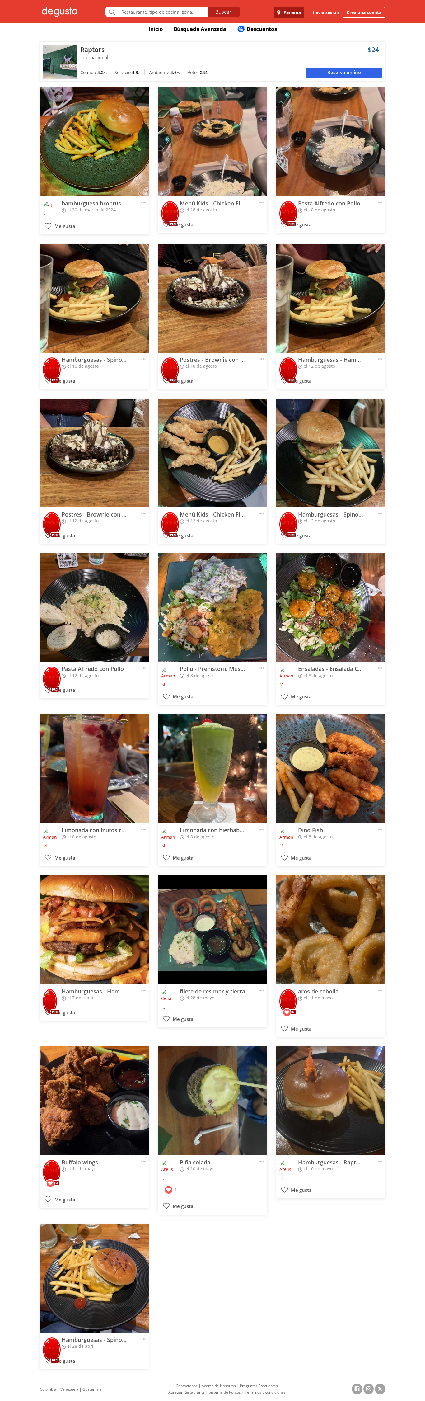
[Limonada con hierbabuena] (212, 768)
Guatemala (92, 1389)
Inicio (155, 28)
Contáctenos (187, 1386)
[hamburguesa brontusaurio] (94, 141)
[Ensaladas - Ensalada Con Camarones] (330, 607)
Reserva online (344, 72)
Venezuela (69, 1389)
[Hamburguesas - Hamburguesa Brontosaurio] (330, 298)
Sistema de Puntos (225, 1392)
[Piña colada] (212, 1100)
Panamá (291, 12)
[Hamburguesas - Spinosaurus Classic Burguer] (94, 298)
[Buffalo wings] (94, 1100)
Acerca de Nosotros (219, 1386)
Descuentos (258, 28)
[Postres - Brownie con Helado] (212, 298)
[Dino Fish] (330, 768)
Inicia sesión (326, 12)
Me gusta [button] (64, 226)
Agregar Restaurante (186, 1392)
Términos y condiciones (265, 1392)
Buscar (223, 11)
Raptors (92, 49)
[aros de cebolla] (330, 929)
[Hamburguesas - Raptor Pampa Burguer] (330, 1100)
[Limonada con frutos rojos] (94, 768)
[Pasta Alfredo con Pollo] (330, 141)
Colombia (48, 1389)
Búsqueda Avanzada (200, 28)
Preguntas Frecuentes (259, 1386)
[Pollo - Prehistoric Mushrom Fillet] (212, 607)
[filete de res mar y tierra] (212, 929)
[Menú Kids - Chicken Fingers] (212, 141)
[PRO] (170, 209)
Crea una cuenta (364, 12)
